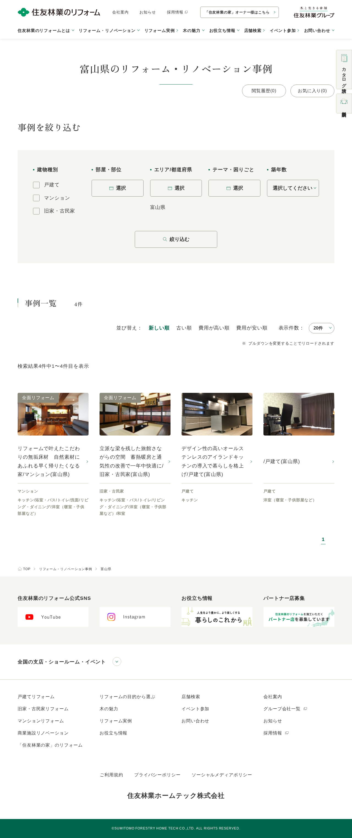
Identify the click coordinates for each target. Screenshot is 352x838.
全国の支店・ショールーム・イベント (62, 662)
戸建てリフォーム (36, 696)
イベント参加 (283, 30)
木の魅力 (109, 708)
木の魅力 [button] (191, 30)
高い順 (214, 328)
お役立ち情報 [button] (222, 30)
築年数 (279, 169)
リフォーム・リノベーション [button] (107, 30)
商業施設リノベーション (43, 733)
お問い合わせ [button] (317, 30)
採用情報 (175, 12)
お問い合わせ (195, 721)
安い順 (251, 328)
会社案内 (120, 12)
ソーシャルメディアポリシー (222, 774)
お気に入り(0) (312, 90)
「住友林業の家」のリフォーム (50, 745)
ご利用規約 (111, 774)
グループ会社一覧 (282, 708)
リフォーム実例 (159, 30)
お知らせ (147, 12)
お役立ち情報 (113, 733)
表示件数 (289, 328)
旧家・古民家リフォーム (43, 708)
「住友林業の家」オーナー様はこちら (237, 12)
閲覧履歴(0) (264, 90)
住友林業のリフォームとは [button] (44, 30)
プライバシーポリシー (157, 774)
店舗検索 (253, 30)
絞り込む (179, 239)
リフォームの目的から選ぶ (127, 696)
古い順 (184, 328)
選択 (121, 188)
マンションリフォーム (41, 721)
